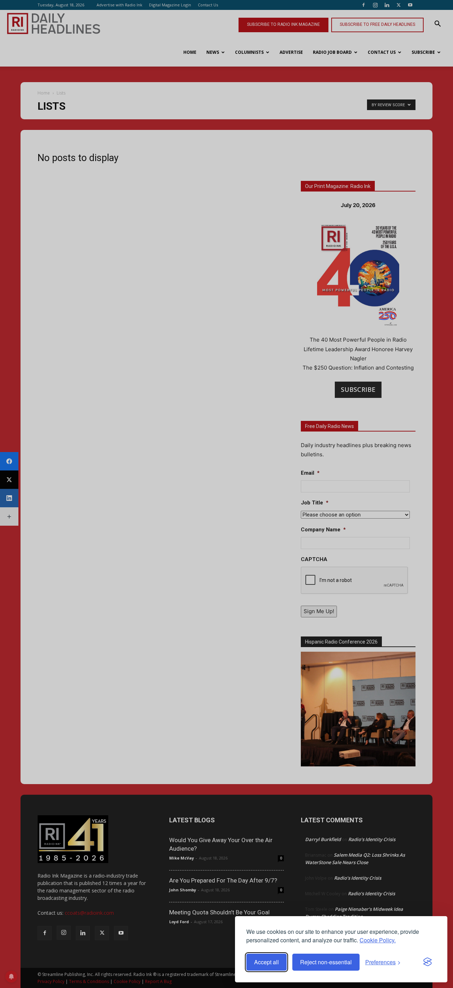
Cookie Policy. (378, 940)
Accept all (266, 962)
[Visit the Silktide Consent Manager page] (427, 962)
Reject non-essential (326, 962)
